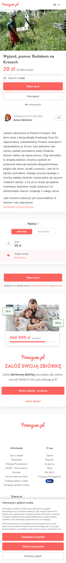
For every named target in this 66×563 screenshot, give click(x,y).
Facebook (6, 432)
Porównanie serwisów (16, 476)
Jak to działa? (33, 401)
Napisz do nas (56, 285)
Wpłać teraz (33, 86)
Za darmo (49, 463)
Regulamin (16, 459)
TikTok (49, 432)
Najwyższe (43, 231)
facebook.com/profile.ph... (19, 206)
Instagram (27, 432)
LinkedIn (38, 432)
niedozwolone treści (39, 285)
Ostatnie (22, 231)
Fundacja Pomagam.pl (49, 476)
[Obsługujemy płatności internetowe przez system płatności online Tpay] (49, 480)
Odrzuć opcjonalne (33, 546)
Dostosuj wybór (33, 556)
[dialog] (33, 531)
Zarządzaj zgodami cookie (16, 484)
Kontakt (16, 472)
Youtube (60, 432)
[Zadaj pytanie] (59, 118)
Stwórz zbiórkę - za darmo (33, 390)
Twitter (17, 432)
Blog (49, 468)
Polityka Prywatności (16, 463)
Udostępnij (33, 96)
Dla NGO (49, 472)
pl (55, 5)
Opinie (49, 455)
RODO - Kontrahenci (16, 468)
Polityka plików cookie (16, 480)
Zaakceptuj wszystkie (33, 537)
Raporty (49, 459)
